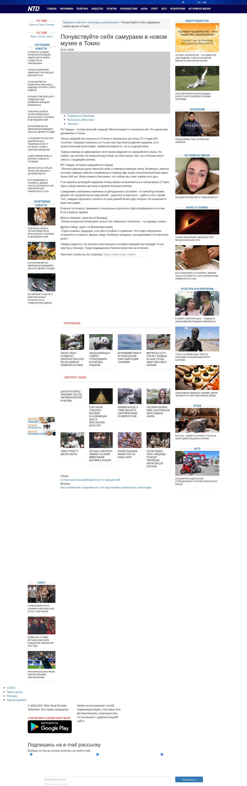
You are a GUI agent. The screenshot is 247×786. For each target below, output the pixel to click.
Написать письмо (88, 724)
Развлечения (177, 8)
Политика (82, 8)
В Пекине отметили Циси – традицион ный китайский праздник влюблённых (41, 100)
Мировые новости (74, 22)
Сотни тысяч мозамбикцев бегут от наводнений (90, 480)
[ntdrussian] (28, 568)
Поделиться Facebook (80, 116)
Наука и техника (197, 207)
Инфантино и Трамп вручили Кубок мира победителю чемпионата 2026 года (41, 641)
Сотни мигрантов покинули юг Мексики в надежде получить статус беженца (41, 86)
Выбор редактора (197, 20)
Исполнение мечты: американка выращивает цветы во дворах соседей (41, 129)
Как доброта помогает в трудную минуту (196, 197)
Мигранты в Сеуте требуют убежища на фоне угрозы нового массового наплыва (157, 359)
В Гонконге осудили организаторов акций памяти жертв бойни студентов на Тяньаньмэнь (39, 58)
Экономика (66, 8)
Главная (51, 8)
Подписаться (189, 779)
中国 (204, 2)
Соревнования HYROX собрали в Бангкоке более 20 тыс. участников (41, 609)
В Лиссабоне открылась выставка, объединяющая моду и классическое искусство (98, 416)
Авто (164, 8)
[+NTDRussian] (28, 563)
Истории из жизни (199, 8)
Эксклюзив (197, 109)
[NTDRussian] (28, 548)
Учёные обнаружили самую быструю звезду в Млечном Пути (41, 72)
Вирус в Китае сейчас (41, 36)
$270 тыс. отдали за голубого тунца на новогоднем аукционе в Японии (195, 437)
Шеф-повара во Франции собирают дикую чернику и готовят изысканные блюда (196, 394)
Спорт (154, 8)
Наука (144, 8)
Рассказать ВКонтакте (81, 120)
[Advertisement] (94, 287)
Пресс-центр (15, 692)
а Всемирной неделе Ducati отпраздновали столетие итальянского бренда (196, 481)
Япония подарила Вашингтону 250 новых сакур (127, 454)
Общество (97, 8)
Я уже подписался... (56, 784)
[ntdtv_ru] (28, 573)
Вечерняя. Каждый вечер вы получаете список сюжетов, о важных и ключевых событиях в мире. (58, 758)
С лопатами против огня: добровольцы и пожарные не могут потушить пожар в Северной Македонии (41, 144)
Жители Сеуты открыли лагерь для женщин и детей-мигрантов (40, 171)
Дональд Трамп (37, 24)
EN (199, 2)
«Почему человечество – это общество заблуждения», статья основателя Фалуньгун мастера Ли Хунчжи (195, 58)
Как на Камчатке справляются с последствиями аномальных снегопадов (105, 487)
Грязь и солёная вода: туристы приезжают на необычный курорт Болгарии (192, 357)
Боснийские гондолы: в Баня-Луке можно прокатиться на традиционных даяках (40, 298)
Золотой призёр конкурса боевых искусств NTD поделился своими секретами (193, 96)
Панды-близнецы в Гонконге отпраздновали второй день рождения (99, 359)
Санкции (50, 24)
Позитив (112, 8)
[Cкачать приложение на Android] (50, 731)
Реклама (12, 696)
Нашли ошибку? (17, 700)
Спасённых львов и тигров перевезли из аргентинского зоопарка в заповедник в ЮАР (41, 115)
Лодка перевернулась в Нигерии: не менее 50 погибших (40, 159)
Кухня (197, 405)
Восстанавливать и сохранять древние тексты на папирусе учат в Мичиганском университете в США (41, 186)
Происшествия (128, 8)
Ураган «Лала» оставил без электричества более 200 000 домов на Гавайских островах (72, 359)
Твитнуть (72, 124)
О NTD (11, 688)
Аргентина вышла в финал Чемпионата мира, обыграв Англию (41, 674)
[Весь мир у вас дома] (28, 553)
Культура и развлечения (103, 22)
